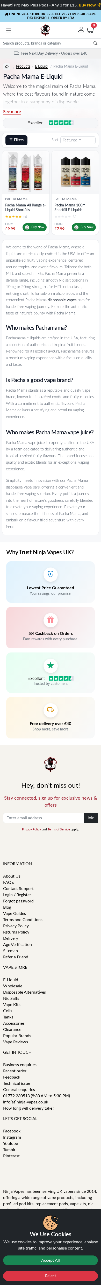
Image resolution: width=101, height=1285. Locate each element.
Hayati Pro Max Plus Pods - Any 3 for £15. (49, 5)
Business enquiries (20, 1065)
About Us (11, 876)
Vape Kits (11, 1005)
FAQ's (8, 882)
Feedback (11, 1077)
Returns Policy (16, 932)
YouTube (10, 1144)
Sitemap (10, 951)
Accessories (14, 1023)
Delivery (10, 938)
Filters (19, 140)
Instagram (12, 1137)
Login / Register (17, 895)
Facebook (11, 1131)
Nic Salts (11, 998)
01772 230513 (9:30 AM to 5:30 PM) (36, 1096)
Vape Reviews (15, 1042)
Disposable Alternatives (24, 992)
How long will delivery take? (28, 1108)
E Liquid (41, 66)
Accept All (50, 1260)
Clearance (12, 1030)
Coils (7, 1011)
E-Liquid (10, 980)
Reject (50, 1276)
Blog (7, 907)
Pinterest (11, 1156)
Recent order (14, 1071)
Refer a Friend (15, 957)
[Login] (81, 30)
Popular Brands (17, 1036)
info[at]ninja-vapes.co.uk (25, 1102)
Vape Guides (14, 913)
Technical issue (16, 1083)
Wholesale (12, 986)
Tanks (8, 1017)
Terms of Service (59, 829)
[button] (8, 31)
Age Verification (17, 945)
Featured (70, 140)
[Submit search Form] (95, 43)
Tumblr (9, 1150)
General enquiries (19, 1090)
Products (23, 66)
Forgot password (18, 901)
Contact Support (18, 889)
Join (91, 818)
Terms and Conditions (22, 920)
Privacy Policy (31, 829)
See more (12, 112)
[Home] (6, 66)
